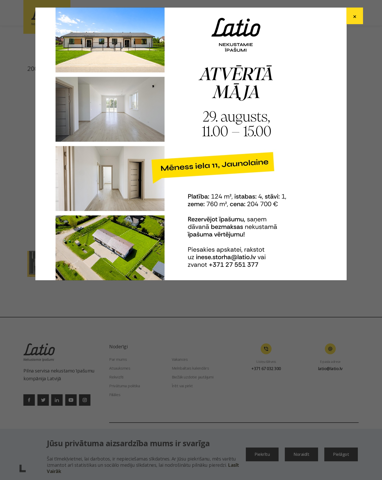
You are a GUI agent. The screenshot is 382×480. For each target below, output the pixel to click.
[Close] (354, 16)
